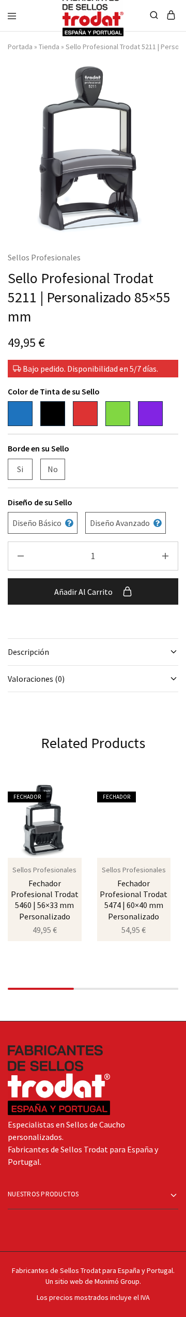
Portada (20, 46)
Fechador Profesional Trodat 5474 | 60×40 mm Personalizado (133, 899)
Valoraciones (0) (36, 679)
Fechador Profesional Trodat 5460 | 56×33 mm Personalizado (45, 899)
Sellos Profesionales (44, 257)
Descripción (28, 652)
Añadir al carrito (84, 592)
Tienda (49, 46)
